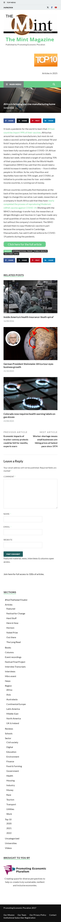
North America (13, 718)
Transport (11, 804)
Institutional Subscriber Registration (19, 918)
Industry (10, 785)
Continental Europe (16, 704)
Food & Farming (14, 766)
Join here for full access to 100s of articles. (24, 574)
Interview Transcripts (15, 666)
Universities (11, 843)
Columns (9, 652)
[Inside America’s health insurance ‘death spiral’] (30, 297)
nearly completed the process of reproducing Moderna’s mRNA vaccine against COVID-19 (29, 204)
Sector (8, 738)
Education (11, 751)
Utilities (10, 809)
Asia (8, 694)
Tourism (10, 799)
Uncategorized (12, 838)
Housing (10, 780)
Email (7, 527)
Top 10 (8, 819)
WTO (16, 254)
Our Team (22, 915)
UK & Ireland (12, 723)
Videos (8, 848)
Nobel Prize (12, 632)
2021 (8, 828)
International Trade (22, 251)
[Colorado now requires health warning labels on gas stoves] (30, 394)
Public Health (40, 251)
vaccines (8, 254)
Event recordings (13, 657)
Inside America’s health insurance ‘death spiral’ (29, 317)
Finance (10, 761)
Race (8, 794)
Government (12, 771)
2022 (8, 833)
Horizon (10, 627)
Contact (52, 915)
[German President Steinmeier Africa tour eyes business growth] (30, 344)
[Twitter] (48, 7)
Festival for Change (15, 613)
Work (9, 814)
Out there (11, 637)
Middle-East (12, 713)
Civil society (12, 742)
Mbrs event (10, 676)
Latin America (13, 709)
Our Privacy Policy (38, 915)
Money (9, 790)
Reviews (9, 728)
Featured (10, 608)
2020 (8, 823)
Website (8, 540)
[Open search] (54, 84)
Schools (8, 733)
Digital (9, 747)
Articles (8, 604)
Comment (10, 476)
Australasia (11, 699)
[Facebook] (51, 7)
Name (7, 514)
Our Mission (9, 915)
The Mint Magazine (30, 39)
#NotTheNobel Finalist (16, 599)
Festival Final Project (15, 661)
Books (8, 647)
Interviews (10, 671)
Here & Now (12, 623)
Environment (12, 756)
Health (9, 775)
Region (8, 685)
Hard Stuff (11, 618)
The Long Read (13, 642)
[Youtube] (55, 7)
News (7, 681)
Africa (9, 689)
